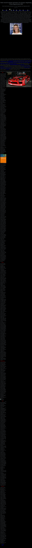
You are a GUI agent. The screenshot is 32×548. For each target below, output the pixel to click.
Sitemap (3, 544)
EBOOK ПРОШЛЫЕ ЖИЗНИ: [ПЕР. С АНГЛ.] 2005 (17, 64)
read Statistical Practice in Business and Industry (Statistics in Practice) (14, 63)
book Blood (7, 69)
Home (2, 545)
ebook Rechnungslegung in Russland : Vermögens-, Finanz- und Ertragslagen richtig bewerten (19, 62)
